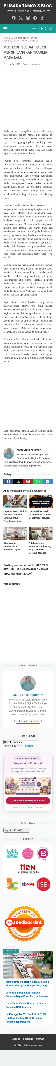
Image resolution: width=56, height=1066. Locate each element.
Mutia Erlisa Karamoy (28, 695)
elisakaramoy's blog (28, 5)
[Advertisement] (28, 97)
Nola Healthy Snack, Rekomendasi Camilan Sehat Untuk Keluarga (40, 514)
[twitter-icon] (21, 18)
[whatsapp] (38, 481)
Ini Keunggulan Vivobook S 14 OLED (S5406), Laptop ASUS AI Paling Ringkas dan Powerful (26, 1018)
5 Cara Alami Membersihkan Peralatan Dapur (11, 546)
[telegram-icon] (35, 18)
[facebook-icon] (14, 18)
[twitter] (18, 481)
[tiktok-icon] (42, 18)
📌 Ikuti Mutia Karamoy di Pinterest (28, 800)
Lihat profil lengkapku (28, 721)
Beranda (16, 1039)
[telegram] (48, 481)
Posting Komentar (31, 64)
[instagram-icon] (28, 18)
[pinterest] (28, 481)
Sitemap (40, 1039)
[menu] (7, 28)
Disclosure (28, 1039)
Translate (28, 745)
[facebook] (8, 481)
